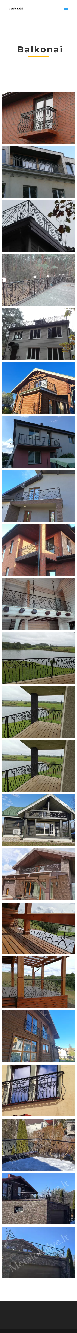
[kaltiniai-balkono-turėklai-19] (38, 1115)
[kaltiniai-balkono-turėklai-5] (38, 359)
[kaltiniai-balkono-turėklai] (38, 143)
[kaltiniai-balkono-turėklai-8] (38, 521)
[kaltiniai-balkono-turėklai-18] (38, 1061)
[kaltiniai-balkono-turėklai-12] (38, 737)
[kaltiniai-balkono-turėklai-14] (38, 899)
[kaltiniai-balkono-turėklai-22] (38, 1277)
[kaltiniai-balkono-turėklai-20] (38, 1169)
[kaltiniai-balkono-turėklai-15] (38, 953)
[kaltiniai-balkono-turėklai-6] (38, 413)
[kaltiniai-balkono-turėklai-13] (38, 845)
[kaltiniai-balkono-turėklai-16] (38, 1007)
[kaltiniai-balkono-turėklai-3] (38, 251)
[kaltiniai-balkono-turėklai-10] (38, 629)
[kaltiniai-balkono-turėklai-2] (38, 197)
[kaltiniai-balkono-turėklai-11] (38, 683)
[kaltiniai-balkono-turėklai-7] (38, 467)
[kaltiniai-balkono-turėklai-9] (38, 575)
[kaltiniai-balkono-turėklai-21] (38, 1223)
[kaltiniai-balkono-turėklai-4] (38, 305)
